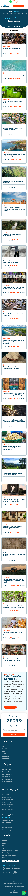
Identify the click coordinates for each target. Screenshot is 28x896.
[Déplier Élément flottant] (24, 893)
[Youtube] (14, 720)
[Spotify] (20, 720)
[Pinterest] (17, 720)
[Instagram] (8, 720)
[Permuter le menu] (26, 6)
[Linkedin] (11, 720)
